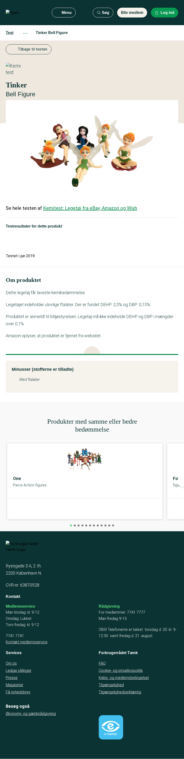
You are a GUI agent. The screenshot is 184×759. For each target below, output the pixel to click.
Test (9, 33)
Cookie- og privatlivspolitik (121, 670)
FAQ (102, 663)
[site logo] (25, 13)
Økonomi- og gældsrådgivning (31, 713)
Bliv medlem (132, 13)
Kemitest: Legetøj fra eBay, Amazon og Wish (90, 208)
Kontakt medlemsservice (26, 642)
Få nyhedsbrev (18, 692)
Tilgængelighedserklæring (120, 692)
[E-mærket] (111, 727)
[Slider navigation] (71, 525)
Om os (11, 663)
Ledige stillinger (18, 670)
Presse (11, 677)
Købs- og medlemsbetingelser (124, 677)
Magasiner (14, 685)
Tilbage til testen (32, 49)
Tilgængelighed (111, 685)
